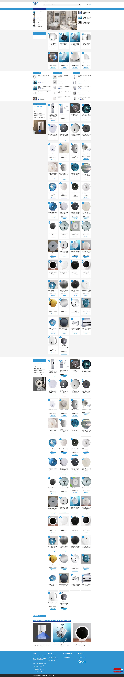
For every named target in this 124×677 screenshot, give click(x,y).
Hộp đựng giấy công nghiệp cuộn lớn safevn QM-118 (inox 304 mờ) (64, 155)
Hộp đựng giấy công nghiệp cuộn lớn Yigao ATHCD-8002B (52, 233)
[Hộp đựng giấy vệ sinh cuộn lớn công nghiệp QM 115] (53, 206)
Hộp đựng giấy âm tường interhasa (40, 24)
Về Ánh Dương (81, 655)
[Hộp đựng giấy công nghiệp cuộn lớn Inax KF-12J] (86, 148)
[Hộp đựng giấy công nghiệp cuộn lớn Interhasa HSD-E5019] (53, 341)
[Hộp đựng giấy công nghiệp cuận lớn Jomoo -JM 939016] (64, 341)
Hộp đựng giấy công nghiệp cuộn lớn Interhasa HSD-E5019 (52, 348)
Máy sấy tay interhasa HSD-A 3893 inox (44, 91)
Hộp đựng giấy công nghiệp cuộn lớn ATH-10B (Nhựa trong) (64, 135)
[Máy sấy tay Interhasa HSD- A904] (86, 57)
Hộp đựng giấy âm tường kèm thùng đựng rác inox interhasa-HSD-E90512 (53, 115)
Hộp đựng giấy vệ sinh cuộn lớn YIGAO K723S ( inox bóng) (63, 174)
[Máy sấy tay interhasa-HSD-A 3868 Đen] (64, 37)
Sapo (53, 675)
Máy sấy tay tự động (38, 26)
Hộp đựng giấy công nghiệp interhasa (82, 642)
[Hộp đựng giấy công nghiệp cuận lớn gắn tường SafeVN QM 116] (86, 206)
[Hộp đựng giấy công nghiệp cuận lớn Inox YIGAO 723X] (86, 226)
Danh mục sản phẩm (82, 657)
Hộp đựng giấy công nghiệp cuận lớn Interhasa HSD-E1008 (75, 252)
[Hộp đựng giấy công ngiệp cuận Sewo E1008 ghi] (64, 284)
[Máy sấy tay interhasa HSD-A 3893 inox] (86, 37)
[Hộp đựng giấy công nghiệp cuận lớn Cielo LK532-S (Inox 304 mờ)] (64, 226)
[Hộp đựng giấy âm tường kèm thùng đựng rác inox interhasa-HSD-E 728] (64, 108)
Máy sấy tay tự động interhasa (42, 642)
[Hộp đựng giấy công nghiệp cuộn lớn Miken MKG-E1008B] (86, 265)
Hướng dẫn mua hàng (67, 655)
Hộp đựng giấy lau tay (38, 13)
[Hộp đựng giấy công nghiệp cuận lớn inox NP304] (86, 167)
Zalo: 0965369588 (117, 669)
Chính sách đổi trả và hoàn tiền (53, 658)
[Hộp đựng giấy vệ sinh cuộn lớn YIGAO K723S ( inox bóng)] (64, 167)
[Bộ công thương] (84, 661)
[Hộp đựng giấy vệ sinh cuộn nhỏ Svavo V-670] (53, 167)
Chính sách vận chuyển (52, 657)
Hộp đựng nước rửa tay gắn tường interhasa (62, 642)
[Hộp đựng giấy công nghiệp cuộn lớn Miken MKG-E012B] (75, 265)
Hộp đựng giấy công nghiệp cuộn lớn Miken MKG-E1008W (64, 272)
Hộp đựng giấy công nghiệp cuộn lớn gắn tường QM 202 (64, 213)
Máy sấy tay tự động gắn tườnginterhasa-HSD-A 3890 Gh (75, 44)
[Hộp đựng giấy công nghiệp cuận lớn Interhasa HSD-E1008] (75, 245)
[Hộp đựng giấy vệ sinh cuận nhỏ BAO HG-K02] (86, 322)
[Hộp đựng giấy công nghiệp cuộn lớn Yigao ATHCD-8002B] (53, 226)
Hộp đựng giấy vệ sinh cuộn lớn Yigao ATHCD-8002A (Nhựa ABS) (52, 155)
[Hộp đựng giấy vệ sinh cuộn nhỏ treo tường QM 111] (53, 187)
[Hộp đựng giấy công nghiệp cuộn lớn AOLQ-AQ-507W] (75, 226)
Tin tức (80, 658)
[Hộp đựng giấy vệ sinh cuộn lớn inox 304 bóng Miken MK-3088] (75, 303)
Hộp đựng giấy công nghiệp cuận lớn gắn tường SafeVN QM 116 (86, 213)
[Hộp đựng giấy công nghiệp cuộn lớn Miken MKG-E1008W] (64, 265)
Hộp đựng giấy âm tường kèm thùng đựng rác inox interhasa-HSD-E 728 (64, 116)
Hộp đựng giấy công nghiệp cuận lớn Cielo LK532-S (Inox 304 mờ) (64, 233)
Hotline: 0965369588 (117, 671)
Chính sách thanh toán (52, 655)
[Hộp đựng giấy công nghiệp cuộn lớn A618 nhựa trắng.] (53, 128)
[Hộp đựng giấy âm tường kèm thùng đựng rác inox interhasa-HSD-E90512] (53, 108)
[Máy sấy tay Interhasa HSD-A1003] (75, 57)
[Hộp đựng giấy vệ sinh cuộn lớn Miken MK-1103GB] (53, 303)
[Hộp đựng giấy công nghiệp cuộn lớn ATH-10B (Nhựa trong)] (64, 128)
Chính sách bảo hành (51, 660)
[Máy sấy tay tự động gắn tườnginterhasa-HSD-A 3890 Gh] (75, 37)
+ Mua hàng (75, 49)
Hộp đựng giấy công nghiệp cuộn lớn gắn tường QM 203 (75, 213)
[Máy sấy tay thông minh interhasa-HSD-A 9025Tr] (64, 57)
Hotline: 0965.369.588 (37, 668)
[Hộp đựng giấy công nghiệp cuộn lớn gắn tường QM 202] (64, 206)
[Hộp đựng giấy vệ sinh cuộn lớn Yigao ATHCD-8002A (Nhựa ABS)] (53, 148)
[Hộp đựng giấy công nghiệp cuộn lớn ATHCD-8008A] (64, 245)
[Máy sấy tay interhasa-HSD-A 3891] (53, 37)
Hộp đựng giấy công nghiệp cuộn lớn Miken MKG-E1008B (86, 272)
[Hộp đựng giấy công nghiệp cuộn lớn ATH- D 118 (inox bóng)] (75, 148)
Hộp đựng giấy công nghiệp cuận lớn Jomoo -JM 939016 (64, 348)
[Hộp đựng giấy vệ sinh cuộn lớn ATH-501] (53, 246)
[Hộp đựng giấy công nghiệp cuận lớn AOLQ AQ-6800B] (86, 303)
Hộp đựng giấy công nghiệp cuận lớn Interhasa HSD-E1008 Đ (52, 272)
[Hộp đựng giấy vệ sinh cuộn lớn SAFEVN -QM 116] (75, 128)
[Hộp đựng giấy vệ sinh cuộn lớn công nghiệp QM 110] (64, 187)
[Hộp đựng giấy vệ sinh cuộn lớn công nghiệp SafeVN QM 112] (75, 187)
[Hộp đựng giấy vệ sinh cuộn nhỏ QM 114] (86, 187)
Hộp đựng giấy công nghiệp (39, 11)
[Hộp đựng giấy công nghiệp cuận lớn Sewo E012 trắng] (86, 284)
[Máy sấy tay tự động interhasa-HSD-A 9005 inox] (53, 57)
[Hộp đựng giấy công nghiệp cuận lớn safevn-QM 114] (86, 128)
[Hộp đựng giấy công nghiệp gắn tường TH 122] (75, 167)
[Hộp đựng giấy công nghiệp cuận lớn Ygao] (53, 284)
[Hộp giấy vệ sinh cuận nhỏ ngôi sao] (53, 322)
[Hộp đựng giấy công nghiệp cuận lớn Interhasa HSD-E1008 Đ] (53, 265)
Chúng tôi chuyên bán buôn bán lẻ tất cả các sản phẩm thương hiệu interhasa (52, 620)
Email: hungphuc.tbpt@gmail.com (39, 671)
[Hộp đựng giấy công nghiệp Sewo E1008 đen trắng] (75, 284)
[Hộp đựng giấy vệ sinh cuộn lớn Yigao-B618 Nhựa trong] (86, 108)
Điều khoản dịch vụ (67, 657)
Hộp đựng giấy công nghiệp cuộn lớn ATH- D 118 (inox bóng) (75, 155)
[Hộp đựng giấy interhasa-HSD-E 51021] (75, 108)
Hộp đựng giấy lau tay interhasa (40, 22)
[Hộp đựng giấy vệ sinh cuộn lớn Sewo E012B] (64, 322)
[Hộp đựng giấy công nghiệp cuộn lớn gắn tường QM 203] (75, 206)
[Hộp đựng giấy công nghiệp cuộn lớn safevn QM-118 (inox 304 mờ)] (64, 148)
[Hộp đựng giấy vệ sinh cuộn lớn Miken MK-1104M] (64, 303)
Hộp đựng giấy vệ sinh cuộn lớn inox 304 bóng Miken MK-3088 (75, 310)
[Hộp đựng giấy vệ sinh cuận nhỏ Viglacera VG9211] (75, 322)
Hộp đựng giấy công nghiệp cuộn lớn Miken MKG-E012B (75, 272)
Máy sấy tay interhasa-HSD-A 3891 (43, 75)
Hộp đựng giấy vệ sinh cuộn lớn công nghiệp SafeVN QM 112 (75, 194)
